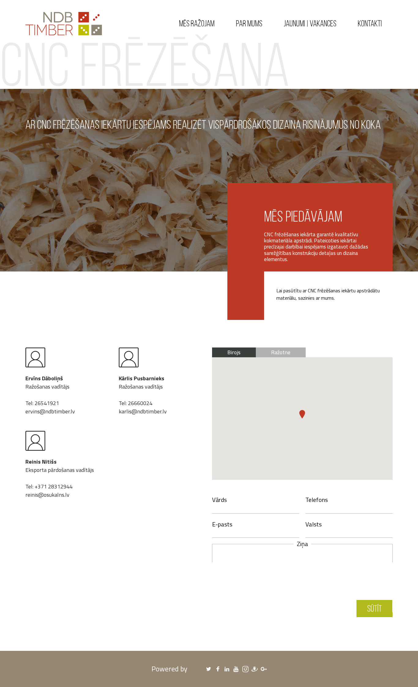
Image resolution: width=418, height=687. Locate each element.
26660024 (140, 403)
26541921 (47, 403)
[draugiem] (255, 669)
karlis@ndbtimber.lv (143, 411)
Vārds (219, 499)
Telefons (316, 499)
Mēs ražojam (197, 23)
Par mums (249, 23)
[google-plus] (264, 669)
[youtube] (236, 669)
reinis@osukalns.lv (47, 495)
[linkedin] (227, 669)
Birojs (234, 352)
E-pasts (222, 524)
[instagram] (245, 669)
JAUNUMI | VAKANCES (310, 23)
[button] (302, 414)
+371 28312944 (54, 486)
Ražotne (280, 352)
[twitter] (209, 669)
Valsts (313, 524)
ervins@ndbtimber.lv (50, 411)
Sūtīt (374, 608)
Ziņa (302, 543)
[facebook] (218, 669)
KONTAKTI (370, 23)
